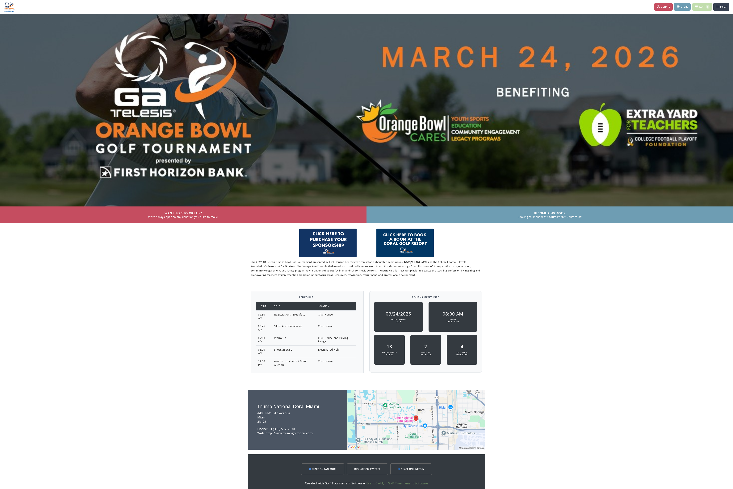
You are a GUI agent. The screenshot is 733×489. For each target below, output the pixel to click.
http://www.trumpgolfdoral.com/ (290, 433)
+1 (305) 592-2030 (281, 429)
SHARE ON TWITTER (368, 469)
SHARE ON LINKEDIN (412, 469)
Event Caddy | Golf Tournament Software (397, 483)
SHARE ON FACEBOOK (324, 469)
